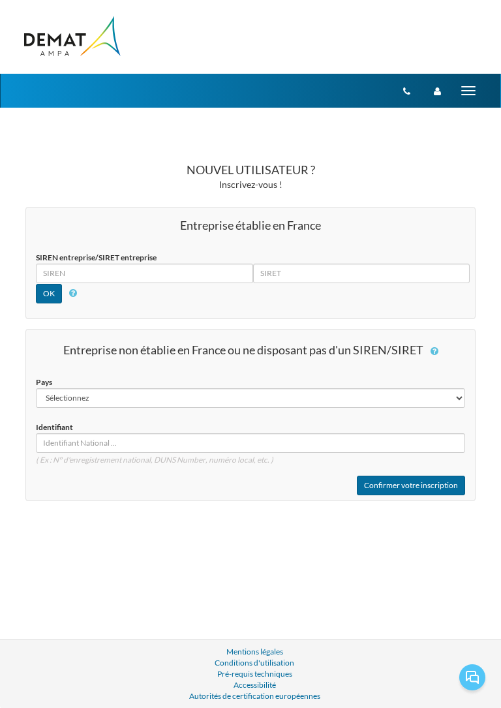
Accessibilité (255, 685)
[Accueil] (71, 37)
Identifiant (54, 427)
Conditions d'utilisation (254, 663)
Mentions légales (254, 651)
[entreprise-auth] (437, 90)
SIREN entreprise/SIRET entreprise (96, 257)
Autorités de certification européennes (254, 696)
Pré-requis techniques (254, 674)
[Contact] (406, 90)
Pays (44, 382)
